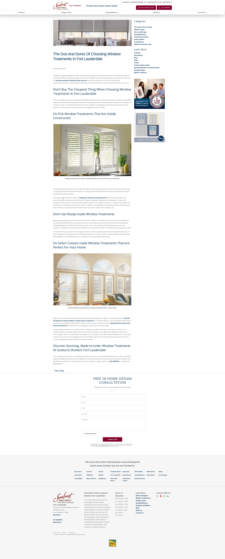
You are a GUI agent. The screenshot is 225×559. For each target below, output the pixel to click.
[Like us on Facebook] (157, 496)
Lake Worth (78, 475)
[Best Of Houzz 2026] (112, 543)
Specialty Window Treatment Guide (146, 68)
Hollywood (89, 475)
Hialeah (101, 475)
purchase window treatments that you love (71, 80)
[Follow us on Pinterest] (161, 496)
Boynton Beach (91, 478)
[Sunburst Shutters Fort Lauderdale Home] (61, 5)
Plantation (126, 471)
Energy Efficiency (140, 34)
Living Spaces (139, 42)
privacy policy (104, 446)
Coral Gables (78, 478)
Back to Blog (59, 371)
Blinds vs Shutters (140, 73)
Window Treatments (143, 498)
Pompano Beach (116, 471)
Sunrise (101, 471)
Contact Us (140, 513)
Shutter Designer (142, 496)
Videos (136, 63)
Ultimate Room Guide (142, 65)
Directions (56, 515)
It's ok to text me (90, 433)
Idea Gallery (138, 55)
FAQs (136, 60)
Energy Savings (139, 70)
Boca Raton (78, 471)
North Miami (139, 471)
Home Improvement (141, 37)
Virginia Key (102, 478)
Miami (161, 471)
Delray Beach (127, 475)
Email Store (57, 522)
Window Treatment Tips (142, 44)
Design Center (141, 500)
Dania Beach (151, 475)
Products (137, 53)
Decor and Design (140, 32)
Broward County (140, 478)
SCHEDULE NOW (112, 439)
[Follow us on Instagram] (164, 496)
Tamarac (89, 471)
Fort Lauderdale (116, 475)
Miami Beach (151, 471)
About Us (139, 510)
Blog (135, 58)
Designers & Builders (143, 505)
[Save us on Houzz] (168, 496)
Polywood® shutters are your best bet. (93, 198)
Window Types (139, 30)
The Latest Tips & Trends (143, 27)
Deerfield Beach (140, 475)
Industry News (139, 39)
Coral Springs (163, 475)
